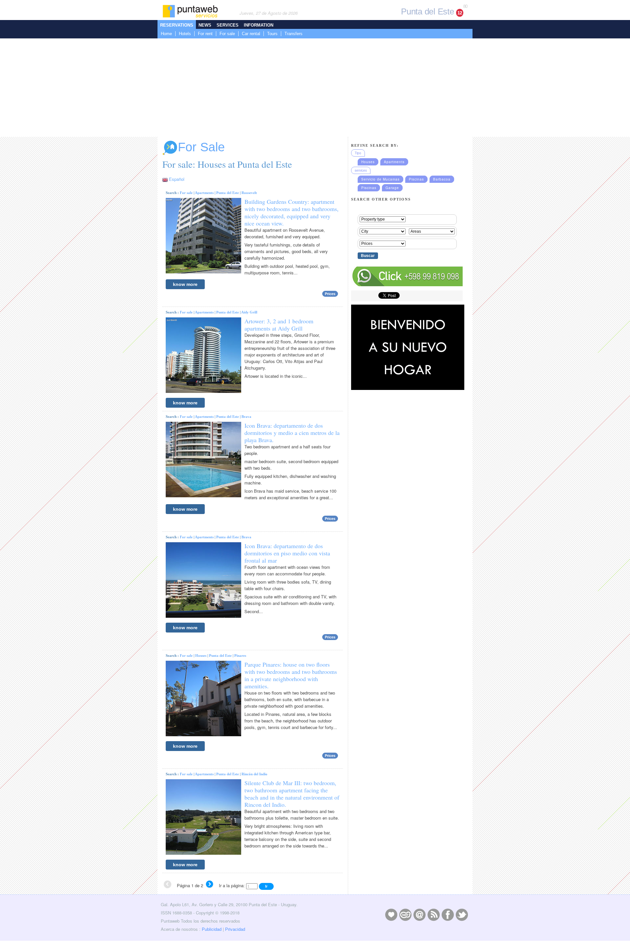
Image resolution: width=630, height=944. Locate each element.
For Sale (201, 147)
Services (228, 25)
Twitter (461, 914)
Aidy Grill (249, 312)
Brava (246, 416)
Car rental (251, 33)
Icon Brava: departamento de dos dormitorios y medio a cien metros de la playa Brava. (292, 432)
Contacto (419, 914)
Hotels (185, 33)
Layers (405, 914)
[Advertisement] (315, 88)
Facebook (447, 914)
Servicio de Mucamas (380, 179)
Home (166, 33)
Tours (272, 33)
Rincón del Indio (254, 774)
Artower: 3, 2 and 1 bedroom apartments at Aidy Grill (278, 324)
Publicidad (211, 929)
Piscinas (416, 179)
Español (176, 179)
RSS (433, 914)
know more (185, 284)
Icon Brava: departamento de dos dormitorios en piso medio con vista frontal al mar (287, 553)
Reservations (176, 25)
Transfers (293, 33)
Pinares (240, 655)
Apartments (204, 193)
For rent (205, 33)
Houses (200, 655)
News (205, 25)
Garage (392, 187)
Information (258, 25)
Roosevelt (249, 193)
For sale (227, 33)
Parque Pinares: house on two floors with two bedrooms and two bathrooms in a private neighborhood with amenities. (290, 675)
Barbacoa (442, 179)
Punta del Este (227, 193)
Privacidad (235, 929)
